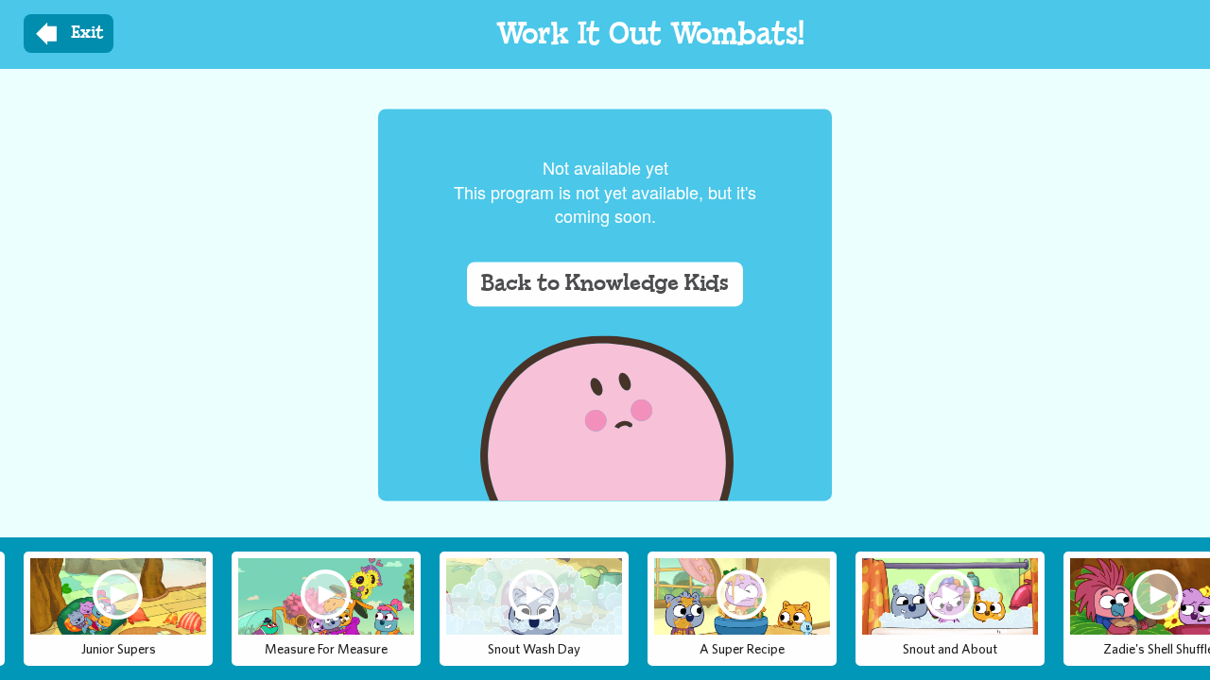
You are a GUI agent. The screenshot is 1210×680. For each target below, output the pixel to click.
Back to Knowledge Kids (605, 284)
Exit (87, 33)
